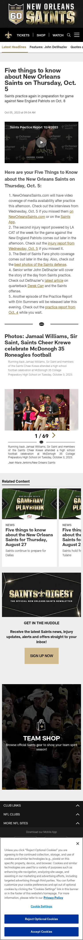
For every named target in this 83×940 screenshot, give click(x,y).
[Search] (69, 35)
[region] (41, 888)
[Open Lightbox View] (41, 426)
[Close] (78, 843)
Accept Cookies (41, 931)
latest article (54, 280)
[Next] (53, 435)
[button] (41, 142)
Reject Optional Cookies (41, 919)
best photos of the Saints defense (40, 264)
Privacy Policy (53, 897)
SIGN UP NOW (41, 656)
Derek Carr (36, 286)
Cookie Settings (41, 906)
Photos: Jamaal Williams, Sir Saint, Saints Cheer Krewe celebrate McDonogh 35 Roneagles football (41, 345)
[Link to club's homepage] (8, 33)
